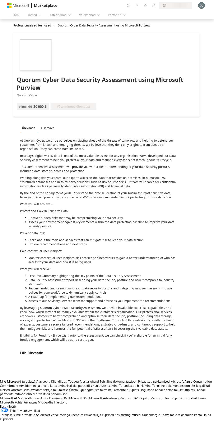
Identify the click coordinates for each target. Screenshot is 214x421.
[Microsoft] (18, 5)
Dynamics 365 (58, 398)
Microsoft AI (8, 398)
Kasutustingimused (128, 415)
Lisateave (47, 128)
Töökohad (190, 398)
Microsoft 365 (78, 398)
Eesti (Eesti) (8, 406)
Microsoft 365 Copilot (135, 398)
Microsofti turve (28, 398)
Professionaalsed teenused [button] (32, 25)
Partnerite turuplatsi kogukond (133, 390)
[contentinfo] (54, 25)
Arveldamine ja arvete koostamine (42, 385)
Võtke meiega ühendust (67, 415)
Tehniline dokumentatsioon (118, 381)
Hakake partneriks (79, 385)
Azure (44, 398)
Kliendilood (59, 381)
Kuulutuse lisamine (105, 385)
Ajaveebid (43, 381)
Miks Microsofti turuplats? (18, 381)
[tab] (29, 127)
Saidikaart (43, 415)
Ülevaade (28, 128)
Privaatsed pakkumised (154, 381)
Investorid (61, 402)
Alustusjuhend (89, 381)
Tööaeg (73, 381)
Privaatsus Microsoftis (38, 402)
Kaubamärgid (150, 415)
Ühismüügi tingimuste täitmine (90, 390)
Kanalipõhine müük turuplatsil (175, 390)
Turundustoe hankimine (135, 385)
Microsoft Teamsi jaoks (166, 398)
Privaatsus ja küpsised (99, 415)
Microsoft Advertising (104, 398)
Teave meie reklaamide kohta (181, 415)
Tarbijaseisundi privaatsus (17, 415)
